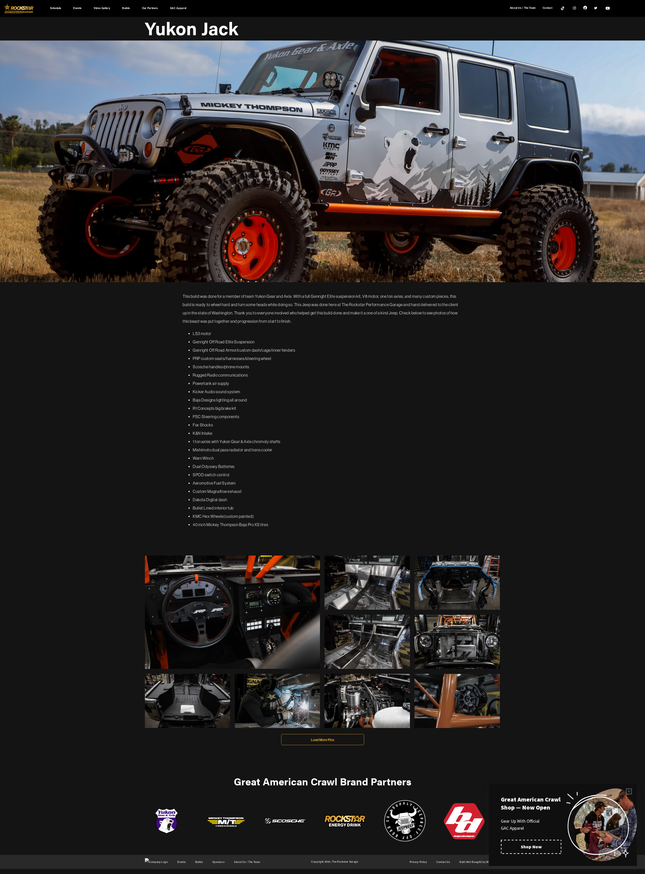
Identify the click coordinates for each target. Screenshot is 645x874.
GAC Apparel (178, 8)
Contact (547, 8)
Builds (126, 8)
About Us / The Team (523, 8)
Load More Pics (322, 740)
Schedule (55, 8)
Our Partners (150, 8)
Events (77, 8)
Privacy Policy (418, 862)
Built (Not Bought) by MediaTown (480, 862)
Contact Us (443, 862)
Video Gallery (102, 8)
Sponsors (218, 862)
